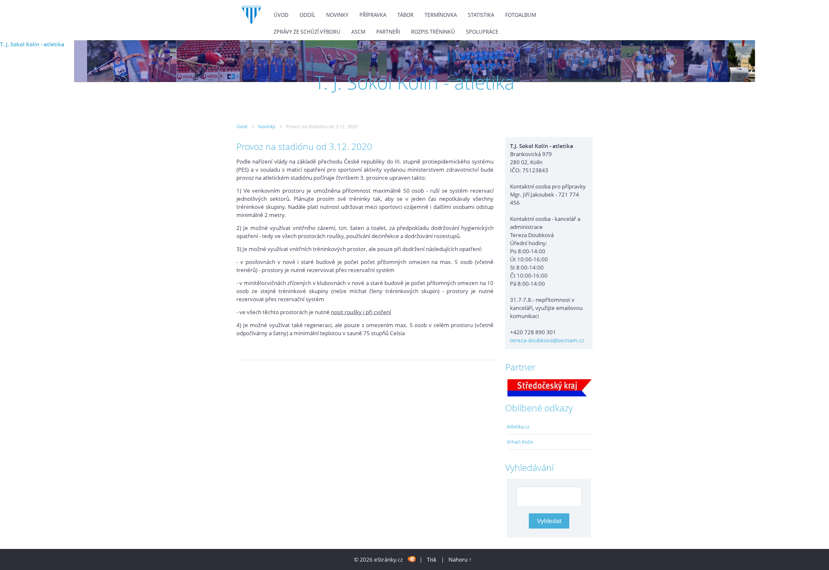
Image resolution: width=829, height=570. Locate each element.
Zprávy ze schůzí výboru (307, 31)
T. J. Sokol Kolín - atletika (32, 44)
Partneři (388, 31)
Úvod (281, 14)
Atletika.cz (518, 426)
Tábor (405, 14)
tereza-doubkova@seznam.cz (547, 340)
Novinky (337, 14)
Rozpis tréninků (433, 31)
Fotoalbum (520, 14)
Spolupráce (482, 31)
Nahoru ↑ (460, 559)
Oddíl (307, 14)
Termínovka (441, 14)
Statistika (481, 14)
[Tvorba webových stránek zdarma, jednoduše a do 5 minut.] (411, 558)
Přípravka (372, 14)
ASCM (358, 31)
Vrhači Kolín (520, 442)
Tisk (432, 559)
